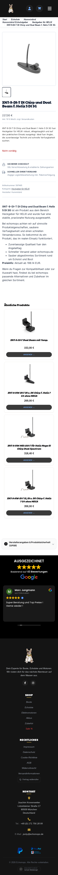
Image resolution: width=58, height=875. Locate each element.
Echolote (15, 19)
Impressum (29, 747)
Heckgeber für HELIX (42, 22)
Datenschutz (29, 752)
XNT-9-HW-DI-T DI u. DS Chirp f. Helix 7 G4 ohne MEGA (29, 394)
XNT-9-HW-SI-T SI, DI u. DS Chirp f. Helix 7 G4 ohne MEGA (29, 500)
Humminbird (30, 19)
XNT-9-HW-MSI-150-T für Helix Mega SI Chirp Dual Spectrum (29, 447)
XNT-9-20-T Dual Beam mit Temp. (29, 340)
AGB (29, 763)
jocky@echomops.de (33, 834)
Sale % (29, 728)
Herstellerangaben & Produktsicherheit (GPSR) (28, 544)
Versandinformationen (29, 773)
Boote (29, 702)
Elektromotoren (29, 712)
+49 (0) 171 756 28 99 (32, 823)
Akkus (29, 718)
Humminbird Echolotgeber (15, 22)
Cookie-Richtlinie (29, 757)
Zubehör (29, 723)
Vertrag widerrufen (30, 779)
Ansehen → (29, 354)
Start (4, 19)
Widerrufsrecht (29, 768)
